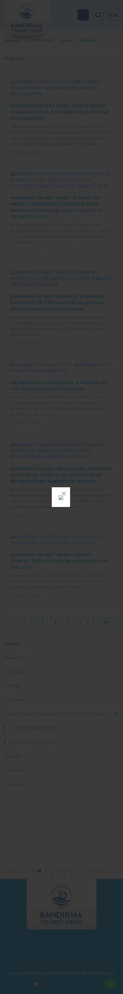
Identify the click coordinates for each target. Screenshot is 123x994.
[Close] (63, 493)
